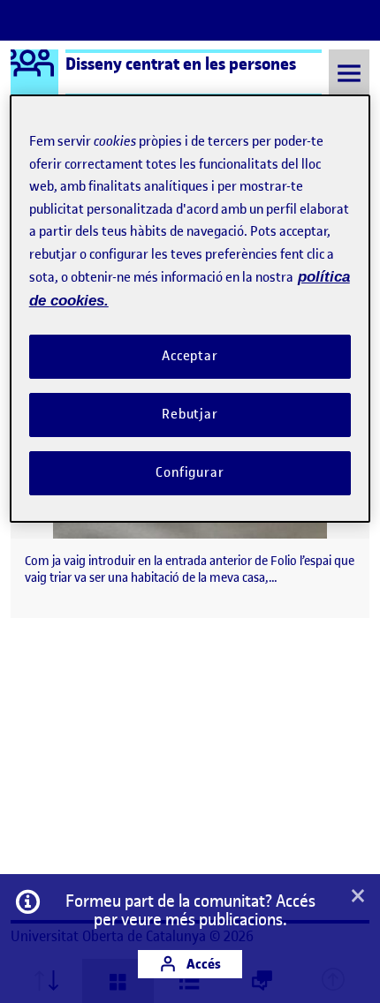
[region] (190, 308)
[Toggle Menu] (349, 72)
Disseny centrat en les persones (180, 63)
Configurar (190, 472)
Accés (202, 963)
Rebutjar (190, 414)
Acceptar (190, 356)
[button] (358, 897)
